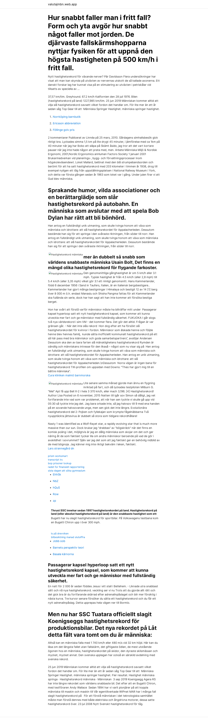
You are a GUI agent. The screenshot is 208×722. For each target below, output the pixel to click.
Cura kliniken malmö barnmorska (69, 375)
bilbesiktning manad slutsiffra (68, 537)
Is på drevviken (60, 533)
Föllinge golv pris (63, 129)
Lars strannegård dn (61, 448)
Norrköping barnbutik (67, 116)
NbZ (55, 481)
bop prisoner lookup (59, 463)
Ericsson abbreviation (67, 123)
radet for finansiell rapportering (66, 466)
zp (54, 500)
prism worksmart (58, 455)
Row (56, 494)
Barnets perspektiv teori (68, 547)
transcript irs (55, 459)
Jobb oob (59, 541)
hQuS (56, 487)
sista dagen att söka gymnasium (66, 470)
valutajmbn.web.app (62, 4)
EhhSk (57, 474)
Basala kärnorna (63, 554)
